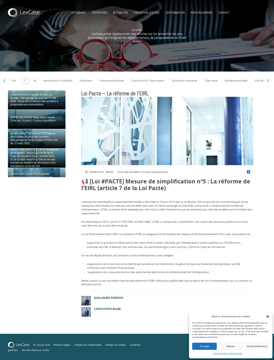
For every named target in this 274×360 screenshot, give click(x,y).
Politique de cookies (115, 344)
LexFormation (175, 12)
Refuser (231, 346)
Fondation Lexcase (147, 12)
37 (24, 80)
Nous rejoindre (201, 12)
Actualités (120, 12)
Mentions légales (62, 344)
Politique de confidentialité (87, 344)
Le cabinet (79, 12)
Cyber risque (211, 80)
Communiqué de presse (112, 80)
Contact (224, 12)
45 (34, 80)
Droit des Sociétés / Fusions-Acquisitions (142, 172)
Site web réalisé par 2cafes (35, 350)
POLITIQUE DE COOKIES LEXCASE (227, 353)
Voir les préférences (257, 346)
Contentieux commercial (184, 80)
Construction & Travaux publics (147, 80)
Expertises (99, 12)
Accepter (204, 346)
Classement (86, 80)
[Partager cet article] (248, 172)
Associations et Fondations (57, 80)
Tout (13, 80)
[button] (267, 316)
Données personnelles (236, 80)
